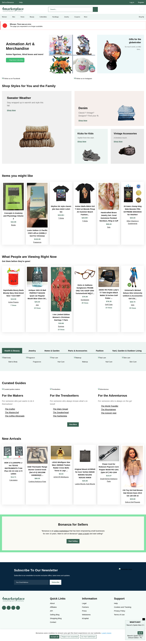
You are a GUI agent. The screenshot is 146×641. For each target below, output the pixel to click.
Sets (108, 227)
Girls (132, 305)
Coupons (77, 17)
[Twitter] (9, 608)
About (52, 603)
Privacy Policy (119, 611)
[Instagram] (18, 608)
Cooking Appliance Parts (37, 481)
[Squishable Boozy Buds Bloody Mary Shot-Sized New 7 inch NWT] (13, 299)
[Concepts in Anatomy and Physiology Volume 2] (13, 213)
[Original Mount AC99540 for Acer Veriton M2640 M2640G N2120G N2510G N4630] (85, 474)
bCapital (85, 618)
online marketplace (61, 531)
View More (73, 424)
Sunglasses (85, 300)
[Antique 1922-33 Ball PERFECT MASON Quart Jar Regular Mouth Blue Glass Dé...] (37, 299)
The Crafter (10, 409)
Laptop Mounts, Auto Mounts (85, 484)
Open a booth (83, 534)
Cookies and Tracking (122, 607)
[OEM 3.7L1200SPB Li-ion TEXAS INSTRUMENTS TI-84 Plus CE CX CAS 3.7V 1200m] (13, 474)
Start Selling (73, 541)
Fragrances (37, 242)
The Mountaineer (108, 409)
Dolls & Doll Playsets (132, 502)
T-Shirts (61, 218)
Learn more (106, 633)
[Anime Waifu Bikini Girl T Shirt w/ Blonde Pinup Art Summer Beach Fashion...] (85, 213)
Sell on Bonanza (8, 2)
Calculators (13, 480)
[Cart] (142, 9)
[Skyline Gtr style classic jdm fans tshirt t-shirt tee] (61, 213)
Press (84, 611)
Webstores (86, 615)
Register (141, 2)
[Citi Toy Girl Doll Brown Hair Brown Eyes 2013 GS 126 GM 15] (132, 474)
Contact (53, 622)
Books (13, 225)
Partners (85, 607)
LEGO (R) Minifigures (61, 477)
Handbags (55, 17)
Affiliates (53, 607)
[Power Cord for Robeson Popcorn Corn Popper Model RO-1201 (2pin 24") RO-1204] (108, 474)
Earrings (61, 326)
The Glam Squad (60, 409)
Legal (84, 603)
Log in (132, 2)
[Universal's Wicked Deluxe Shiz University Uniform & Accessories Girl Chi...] (132, 299)
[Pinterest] (13, 608)
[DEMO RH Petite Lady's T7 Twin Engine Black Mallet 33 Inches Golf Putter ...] (108, 299)
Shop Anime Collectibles (16, 60)
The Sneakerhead (61, 412)
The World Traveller (109, 406)
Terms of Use (119, 615)
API (51, 611)
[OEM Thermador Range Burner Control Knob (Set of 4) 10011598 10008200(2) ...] (37, 474)
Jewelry (66, 17)
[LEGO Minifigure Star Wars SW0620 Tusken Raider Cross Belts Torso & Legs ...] (61, 474)
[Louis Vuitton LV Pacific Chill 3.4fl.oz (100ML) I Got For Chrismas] (37, 213)
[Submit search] (95, 9)
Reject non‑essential (70, 637)
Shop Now (11, 110)
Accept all (54, 637)
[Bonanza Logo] (13, 9)
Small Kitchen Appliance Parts (108, 480)
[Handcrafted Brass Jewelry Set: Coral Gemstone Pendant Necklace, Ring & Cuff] (108, 213)
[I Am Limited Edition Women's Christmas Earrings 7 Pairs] (61, 299)
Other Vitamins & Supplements (133, 222)
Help (21, 2)
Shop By (141, 17)
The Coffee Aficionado (14, 416)
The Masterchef (12, 412)
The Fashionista (60, 416)
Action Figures (13, 302)
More (85, 17)
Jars (37, 305)
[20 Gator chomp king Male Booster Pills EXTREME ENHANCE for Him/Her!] (132, 213)
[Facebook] (4, 608)
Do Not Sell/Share (88, 637)
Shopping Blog (56, 618)
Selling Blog (54, 615)
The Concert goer (109, 413)
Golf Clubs (109, 304)
